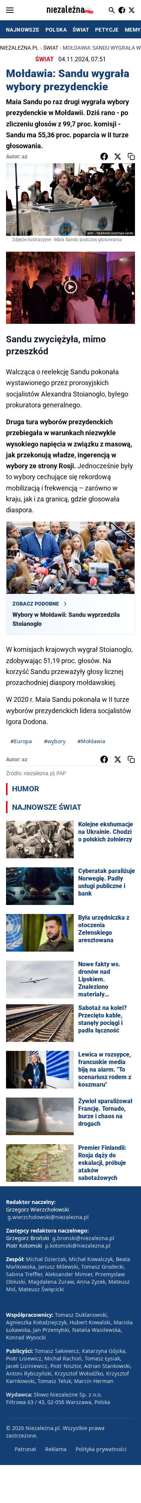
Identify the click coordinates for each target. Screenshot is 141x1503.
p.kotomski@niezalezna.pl (78, 1245)
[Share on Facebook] (104, 156)
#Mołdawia (91, 741)
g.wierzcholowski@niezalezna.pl (48, 1217)
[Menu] (10, 10)
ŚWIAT (81, 30)
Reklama (56, 1449)
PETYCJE (107, 30)
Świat (50, 48)
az (24, 156)
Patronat (25, 1449)
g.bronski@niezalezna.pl (83, 1238)
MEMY (133, 30)
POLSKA (56, 30)
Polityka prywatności (101, 1449)
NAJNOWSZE (22, 30)
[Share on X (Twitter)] (117, 156)
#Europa (21, 741)
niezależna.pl (19, 48)
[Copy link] (131, 156)
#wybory (54, 741)
